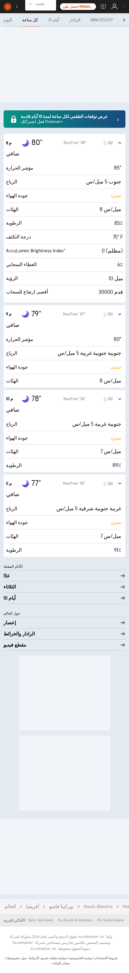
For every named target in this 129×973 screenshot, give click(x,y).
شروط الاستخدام (106, 958)
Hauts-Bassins (98, 907)
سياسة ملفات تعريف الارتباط (47, 958)
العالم (10, 907)
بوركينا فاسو (61, 907)
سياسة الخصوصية (80, 958)
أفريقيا (32, 907)
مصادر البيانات (61, 963)
